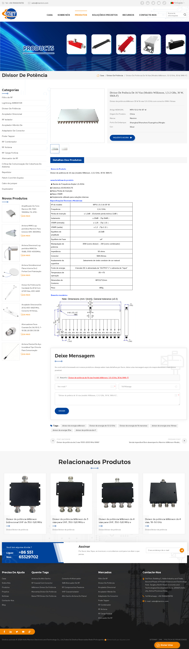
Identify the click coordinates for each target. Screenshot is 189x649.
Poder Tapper (8, 136)
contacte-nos (147, 15)
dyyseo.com (125, 640)
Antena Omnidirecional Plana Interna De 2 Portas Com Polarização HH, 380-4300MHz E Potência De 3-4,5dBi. (31, 268)
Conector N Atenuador (71, 579)
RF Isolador (7, 119)
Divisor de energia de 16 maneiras (133, 426)
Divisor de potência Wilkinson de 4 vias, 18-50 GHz (163, 521)
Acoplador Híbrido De (12, 125)
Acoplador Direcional (12, 114)
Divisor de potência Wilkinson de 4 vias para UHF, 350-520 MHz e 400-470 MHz (116, 521)
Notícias (5, 596)
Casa (50, 15)
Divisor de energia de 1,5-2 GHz (102, 426)
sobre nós (64, 15)
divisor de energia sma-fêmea (164, 426)
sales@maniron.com (39, 3)
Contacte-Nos (8, 600)
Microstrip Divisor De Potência (43, 592)
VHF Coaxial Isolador (70, 592)
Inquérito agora (121, 138)
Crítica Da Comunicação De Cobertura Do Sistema (22, 165)
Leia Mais (26, 216)
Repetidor (6, 172)
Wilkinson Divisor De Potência (43, 587)
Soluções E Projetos (105, 15)
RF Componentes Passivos (73, 587)
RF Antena (7, 147)
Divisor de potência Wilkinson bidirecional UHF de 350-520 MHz (24, 521)
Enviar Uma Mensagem (167, 646)
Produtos (81, 15)
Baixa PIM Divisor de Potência (43, 596)
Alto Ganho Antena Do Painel (74, 596)
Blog (4, 605)
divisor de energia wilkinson (73, 426)
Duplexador (7, 189)
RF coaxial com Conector (41, 583)
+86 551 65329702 (28, 554)
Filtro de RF (7, 97)
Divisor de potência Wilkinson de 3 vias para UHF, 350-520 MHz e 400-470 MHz (70, 521)
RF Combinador (9, 142)
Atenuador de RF (10, 158)
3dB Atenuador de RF (71, 583)
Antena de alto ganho (41, 579)
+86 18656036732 (16, 3)
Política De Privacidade (175, 640)
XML (161, 640)
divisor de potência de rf (86, 430)
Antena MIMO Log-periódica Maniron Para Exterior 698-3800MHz (31, 229)
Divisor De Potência (11, 108)
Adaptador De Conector (13, 130)
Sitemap (153, 640)
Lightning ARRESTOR (12, 103)
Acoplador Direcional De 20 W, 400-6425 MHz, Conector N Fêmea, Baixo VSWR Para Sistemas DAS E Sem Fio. (32, 308)
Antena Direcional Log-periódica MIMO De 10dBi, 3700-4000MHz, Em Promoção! (31, 248)
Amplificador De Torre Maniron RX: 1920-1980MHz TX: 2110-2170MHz (30, 209)
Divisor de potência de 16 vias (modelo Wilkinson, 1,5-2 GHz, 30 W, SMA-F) (98, 378)
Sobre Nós (6, 583)
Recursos (128, 15)
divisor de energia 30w (62, 430)
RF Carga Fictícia (10, 153)
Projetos (5, 592)
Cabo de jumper (9, 183)
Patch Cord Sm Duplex (13, 178)
